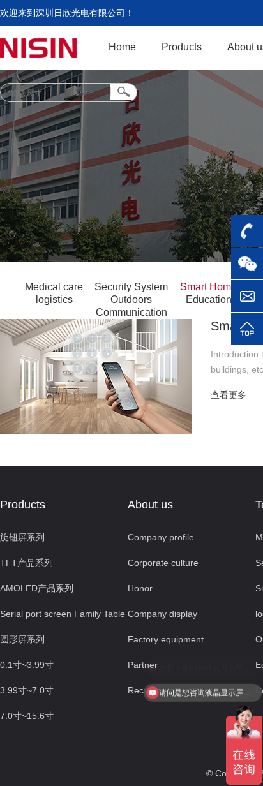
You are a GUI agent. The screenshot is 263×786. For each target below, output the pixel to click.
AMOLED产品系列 (36, 588)
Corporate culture (163, 563)
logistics (54, 299)
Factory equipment (166, 639)
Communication (131, 312)
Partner (143, 665)
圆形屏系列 (22, 639)
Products (182, 46)
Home (122, 46)
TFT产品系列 (26, 563)
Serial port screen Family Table (62, 614)
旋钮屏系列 (22, 537)
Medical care (54, 286)
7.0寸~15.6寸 (27, 716)
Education (209, 299)
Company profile (161, 537)
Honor (140, 588)
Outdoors (131, 299)
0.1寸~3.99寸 (27, 665)
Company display (162, 614)
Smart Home (208, 286)
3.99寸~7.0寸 (27, 690)
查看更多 (228, 395)
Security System (131, 286)
